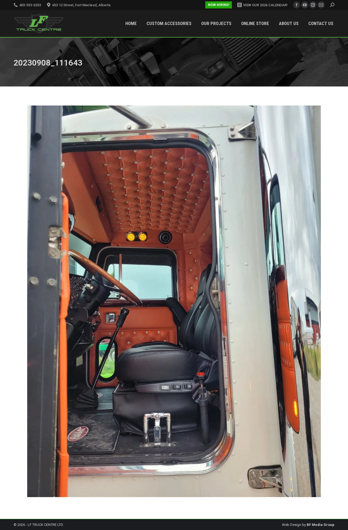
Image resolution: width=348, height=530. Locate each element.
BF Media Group (320, 525)
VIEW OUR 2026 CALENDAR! (265, 5)
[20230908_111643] (174, 301)
